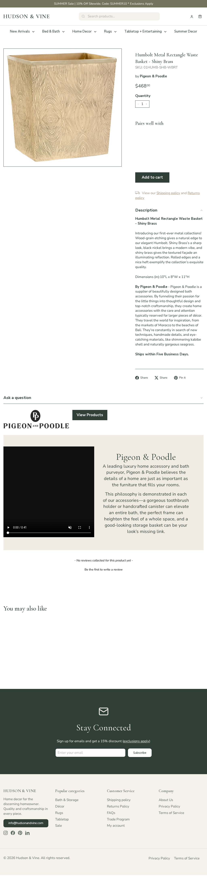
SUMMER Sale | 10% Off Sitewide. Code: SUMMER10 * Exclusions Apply (103, 4)
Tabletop (62, 819)
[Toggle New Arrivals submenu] (33, 32)
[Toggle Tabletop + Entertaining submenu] (165, 32)
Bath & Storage (66, 800)
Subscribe (139, 753)
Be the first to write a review (103, 569)
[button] (103, 569)
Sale (58, 825)
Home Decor (82, 31)
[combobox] (119, 16)
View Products (90, 415)
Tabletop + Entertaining (143, 31)
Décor (59, 806)
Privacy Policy (169, 806)
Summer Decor (185, 31)
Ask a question (17, 397)
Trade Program (118, 819)
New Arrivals (20, 31)
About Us (166, 800)
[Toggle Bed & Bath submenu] (63, 32)
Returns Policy (118, 806)
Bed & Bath (51, 31)
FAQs (111, 813)
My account (116, 825)
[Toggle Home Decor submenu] (95, 32)
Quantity (142, 95)
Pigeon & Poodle (153, 76)
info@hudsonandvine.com (25, 823)
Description (146, 210)
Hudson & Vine (26, 16)
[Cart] (200, 16)
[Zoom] (62, 107)
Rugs (108, 31)
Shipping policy (119, 800)
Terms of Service (171, 813)
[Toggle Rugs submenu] (115, 32)
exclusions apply (136, 741)
